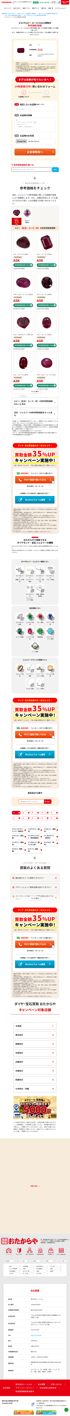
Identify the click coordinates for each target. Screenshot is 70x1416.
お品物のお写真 (24, 135)
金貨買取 (37, 1271)
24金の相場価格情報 (39, 1268)
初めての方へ (17, 8)
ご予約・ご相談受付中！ (65, 2)
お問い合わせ (56, 1384)
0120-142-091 (44, 2)
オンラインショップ (60, 8)
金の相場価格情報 (25, 1266)
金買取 (10, 1266)
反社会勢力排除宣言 (48, 1388)
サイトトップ (7, 8)
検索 (48, 801)
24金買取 (24, 1268)
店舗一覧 (50, 8)
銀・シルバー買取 (25, 1273)
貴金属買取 (51, 1271)
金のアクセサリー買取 (26, 1271)
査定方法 (43, 8)
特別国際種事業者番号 (24, 1391)
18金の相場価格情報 (12, 1271)
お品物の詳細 (23, 115)
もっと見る (35, 391)
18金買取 (51, 1268)
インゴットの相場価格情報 (13, 1268)
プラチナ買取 (11, 1273)
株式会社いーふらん (23, 1384)
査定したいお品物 (29, 104)
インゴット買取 (52, 1266)
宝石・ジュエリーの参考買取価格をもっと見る (33, 414)
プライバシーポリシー (24, 1388)
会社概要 (41, 1384)
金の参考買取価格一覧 (39, 1266)
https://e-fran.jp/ (36, 1335)
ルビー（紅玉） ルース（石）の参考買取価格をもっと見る (33, 402)
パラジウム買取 (38, 1273)
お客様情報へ (35, 152)
